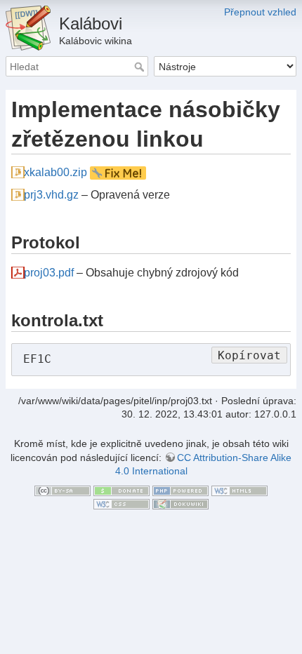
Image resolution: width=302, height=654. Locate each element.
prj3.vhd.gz (51, 195)
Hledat (140, 67)
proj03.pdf (49, 273)
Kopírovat (249, 355)
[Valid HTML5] (239, 489)
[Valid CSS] (121, 503)
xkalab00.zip (55, 172)
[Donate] (121, 489)
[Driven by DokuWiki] (180, 503)
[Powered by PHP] (180, 489)
